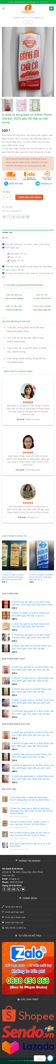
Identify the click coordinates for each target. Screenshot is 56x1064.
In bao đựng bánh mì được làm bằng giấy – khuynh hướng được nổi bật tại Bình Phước (29, 798)
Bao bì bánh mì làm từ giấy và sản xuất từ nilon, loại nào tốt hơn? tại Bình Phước (29, 833)
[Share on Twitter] (14, 217)
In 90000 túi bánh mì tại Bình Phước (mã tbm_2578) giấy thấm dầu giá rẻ (41, 577)
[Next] (49, 62)
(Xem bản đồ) (8, 875)
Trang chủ (19, 17)
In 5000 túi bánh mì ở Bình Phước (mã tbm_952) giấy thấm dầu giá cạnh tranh (13, 577)
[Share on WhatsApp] (4, 217)
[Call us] (18, 889)
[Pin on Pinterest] (23, 217)
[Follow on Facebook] (4, 889)
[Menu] (3, 8)
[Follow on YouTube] (23, 889)
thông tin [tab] (7, 232)
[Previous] (6, 62)
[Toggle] (4, 328)
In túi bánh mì (35, 17)
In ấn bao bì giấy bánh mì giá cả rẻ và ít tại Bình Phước (30, 844)
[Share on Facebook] (9, 217)
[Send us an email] (14, 889)
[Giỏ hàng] (51, 8)
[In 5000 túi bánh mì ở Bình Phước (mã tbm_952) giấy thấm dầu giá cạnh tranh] (14, 555)
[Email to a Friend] (18, 217)
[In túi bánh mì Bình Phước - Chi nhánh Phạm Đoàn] (28, 8)
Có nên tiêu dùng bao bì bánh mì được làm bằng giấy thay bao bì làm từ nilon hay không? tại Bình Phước (31, 810)
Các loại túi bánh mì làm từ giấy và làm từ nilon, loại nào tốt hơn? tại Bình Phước (29, 822)
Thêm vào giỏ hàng (29, 197)
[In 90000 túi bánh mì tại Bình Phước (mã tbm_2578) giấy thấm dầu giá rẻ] (41, 555)
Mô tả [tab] (5, 238)
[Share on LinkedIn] (28, 217)
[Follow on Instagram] (9, 889)
